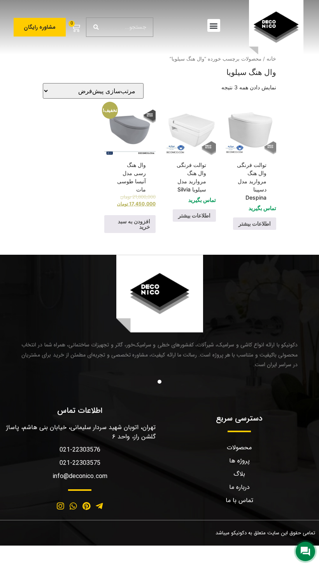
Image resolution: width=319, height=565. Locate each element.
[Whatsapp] (73, 506)
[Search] (96, 27)
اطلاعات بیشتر (254, 223)
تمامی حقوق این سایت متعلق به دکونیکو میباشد (265, 533)
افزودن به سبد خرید (134, 224)
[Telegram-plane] (99, 506)
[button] (213, 25)
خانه (271, 58)
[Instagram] (60, 506)
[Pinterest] (86, 506)
